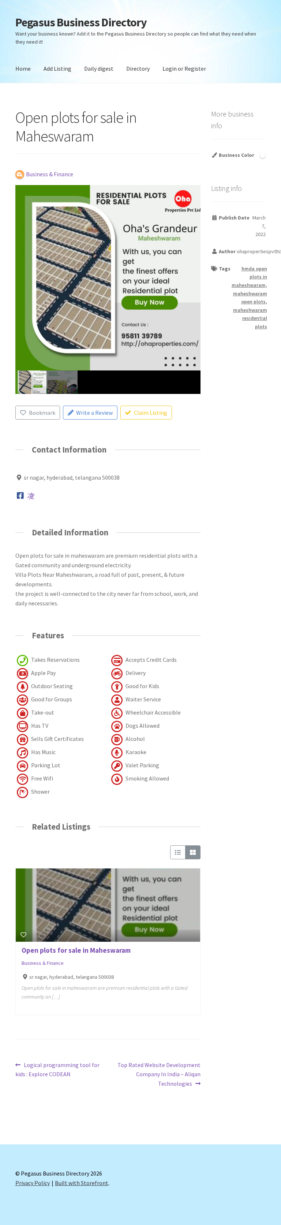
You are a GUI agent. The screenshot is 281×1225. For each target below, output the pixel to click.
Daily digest (98, 68)
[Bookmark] (23, 935)
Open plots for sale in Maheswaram (76, 950)
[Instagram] (31, 495)
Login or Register (184, 68)
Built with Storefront (81, 1183)
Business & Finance (43, 963)
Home (23, 68)
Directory (138, 68)
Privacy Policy (32, 1183)
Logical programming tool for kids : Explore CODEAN (57, 1069)
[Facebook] (20, 495)
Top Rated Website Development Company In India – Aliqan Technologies (159, 1074)
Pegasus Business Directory (81, 22)
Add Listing (57, 68)
